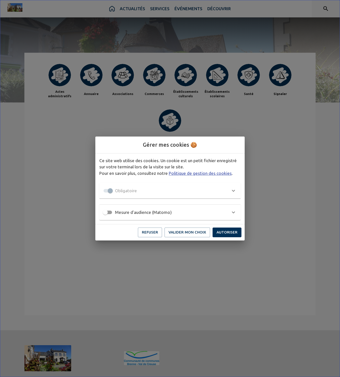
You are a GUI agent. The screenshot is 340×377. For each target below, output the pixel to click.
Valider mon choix (187, 232)
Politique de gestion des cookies (200, 173)
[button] (170, 190)
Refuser (150, 232)
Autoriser (227, 232)
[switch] (105, 212)
